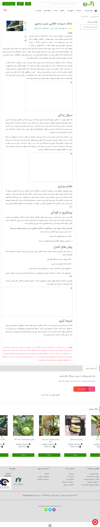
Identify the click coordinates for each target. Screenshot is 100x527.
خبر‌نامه (46, 474)
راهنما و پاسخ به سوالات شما (90, 485)
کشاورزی (93, 17)
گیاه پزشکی (85, 17)
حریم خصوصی (94, 474)
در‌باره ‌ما (71, 474)
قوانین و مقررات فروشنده (91, 479)
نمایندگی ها (70, 479)
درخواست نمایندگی (68, 482)
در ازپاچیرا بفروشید (93, 482)
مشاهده (75, 455)
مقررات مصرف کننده (93, 476)
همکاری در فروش (68, 485)
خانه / (97, 17)
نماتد (60, 120)
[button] (97, 436)
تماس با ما (70, 476)
